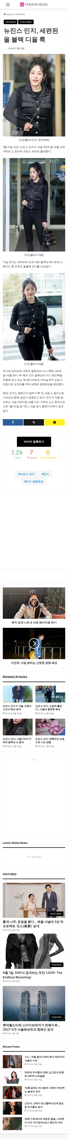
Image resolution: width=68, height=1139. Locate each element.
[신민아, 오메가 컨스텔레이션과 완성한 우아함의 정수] (12, 1108)
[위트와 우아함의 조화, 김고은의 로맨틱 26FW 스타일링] (12, 1077)
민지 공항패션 (34, 481)
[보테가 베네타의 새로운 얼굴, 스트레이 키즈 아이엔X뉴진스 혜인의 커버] (12, 1123)
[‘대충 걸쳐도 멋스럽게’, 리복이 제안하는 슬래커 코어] (12, 1092)
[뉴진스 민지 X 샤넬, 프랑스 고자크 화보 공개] (18, 694)
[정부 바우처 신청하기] (54, 422)
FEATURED (26, 22)
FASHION (20, 14)
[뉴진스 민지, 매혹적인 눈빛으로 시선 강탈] (50, 727)
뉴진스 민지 (27, 474)
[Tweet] (34, 422)
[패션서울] (34, 4)
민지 (46, 474)
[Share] (13, 422)
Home (9, 14)
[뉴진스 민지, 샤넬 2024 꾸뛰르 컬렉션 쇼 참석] (18, 727)
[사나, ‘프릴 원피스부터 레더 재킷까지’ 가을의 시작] (12, 1061)
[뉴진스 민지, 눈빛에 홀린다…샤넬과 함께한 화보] (50, 694)
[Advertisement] (34, 529)
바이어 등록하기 (34, 441)
